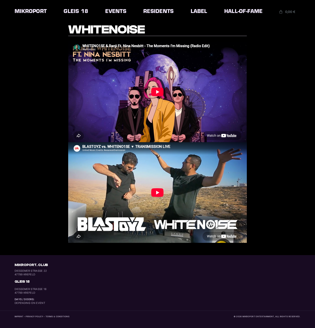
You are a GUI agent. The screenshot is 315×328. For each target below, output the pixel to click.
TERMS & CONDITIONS (57, 316)
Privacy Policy (34, 316)
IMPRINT (19, 316)
